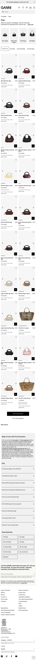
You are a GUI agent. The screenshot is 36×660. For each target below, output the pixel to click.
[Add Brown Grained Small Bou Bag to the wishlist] (33, 196)
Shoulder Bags (30, 49)
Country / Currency (5, 637)
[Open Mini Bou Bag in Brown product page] (26, 279)
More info (30, 24)
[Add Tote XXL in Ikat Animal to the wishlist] (33, 372)
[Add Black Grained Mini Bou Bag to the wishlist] (33, 232)
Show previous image (2, 66)
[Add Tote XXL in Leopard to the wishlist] (33, 302)
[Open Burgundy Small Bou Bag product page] (26, 171)
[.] (18, 2)
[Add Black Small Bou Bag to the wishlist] (16, 89)
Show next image (16, 66)
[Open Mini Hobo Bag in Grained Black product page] (26, 135)
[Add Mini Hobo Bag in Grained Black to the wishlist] (33, 124)
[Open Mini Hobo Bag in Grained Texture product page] (26, 348)
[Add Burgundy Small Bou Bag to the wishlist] (33, 160)
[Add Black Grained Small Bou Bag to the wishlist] (16, 337)
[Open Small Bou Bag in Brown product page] (9, 383)
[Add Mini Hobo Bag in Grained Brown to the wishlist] (16, 124)
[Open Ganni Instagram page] (2, 656)
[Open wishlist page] (23, 7)
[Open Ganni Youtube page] (16, 656)
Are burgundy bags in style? (9, 517)
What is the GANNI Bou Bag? (9, 510)
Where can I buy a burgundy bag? (10, 524)
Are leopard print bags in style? (9, 475)
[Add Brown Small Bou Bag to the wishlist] (16, 196)
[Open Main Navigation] (34, 7)
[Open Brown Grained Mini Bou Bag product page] (9, 243)
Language (3, 646)
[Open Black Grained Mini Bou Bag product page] (26, 243)
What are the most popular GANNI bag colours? (13, 489)
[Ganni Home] (6, 7)
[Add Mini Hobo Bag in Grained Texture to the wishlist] (33, 337)
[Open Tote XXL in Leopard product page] (26, 313)
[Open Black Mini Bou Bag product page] (9, 66)
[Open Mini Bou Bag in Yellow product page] (9, 171)
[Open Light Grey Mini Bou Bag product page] (9, 279)
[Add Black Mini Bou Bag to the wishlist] (16, 55)
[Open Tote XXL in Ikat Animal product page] (26, 383)
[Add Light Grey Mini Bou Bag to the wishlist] (16, 268)
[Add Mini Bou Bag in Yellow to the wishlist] (16, 160)
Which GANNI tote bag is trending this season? (13, 482)
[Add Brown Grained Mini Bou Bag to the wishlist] (16, 232)
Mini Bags (12, 49)
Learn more (3, 86)
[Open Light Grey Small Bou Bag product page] (9, 313)
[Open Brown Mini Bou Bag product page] (26, 100)
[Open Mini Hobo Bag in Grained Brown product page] (9, 135)
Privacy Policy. (24, 583)
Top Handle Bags (21, 49)
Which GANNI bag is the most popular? (11, 503)
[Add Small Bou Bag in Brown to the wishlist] (16, 372)
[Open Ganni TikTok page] (7, 656)
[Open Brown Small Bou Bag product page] (9, 207)
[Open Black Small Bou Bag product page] (9, 100)
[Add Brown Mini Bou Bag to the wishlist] (33, 89)
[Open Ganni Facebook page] (11, 656)
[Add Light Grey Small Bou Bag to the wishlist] (16, 302)
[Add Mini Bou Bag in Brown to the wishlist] (33, 268)
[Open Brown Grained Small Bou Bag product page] (26, 207)
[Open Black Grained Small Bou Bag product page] (9, 348)
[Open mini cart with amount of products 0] (30, 7)
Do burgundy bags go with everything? (11, 468)
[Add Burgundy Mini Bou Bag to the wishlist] (33, 55)
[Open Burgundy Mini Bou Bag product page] (26, 66)
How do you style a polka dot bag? (10, 496)
